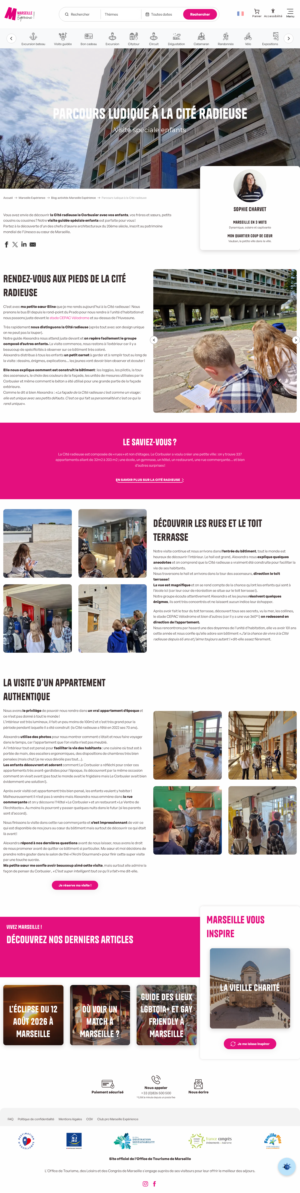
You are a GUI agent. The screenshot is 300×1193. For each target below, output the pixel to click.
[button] (241, 13)
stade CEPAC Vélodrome (69, 318)
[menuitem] (19, 14)
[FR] (241, 13)
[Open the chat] (287, 1167)
